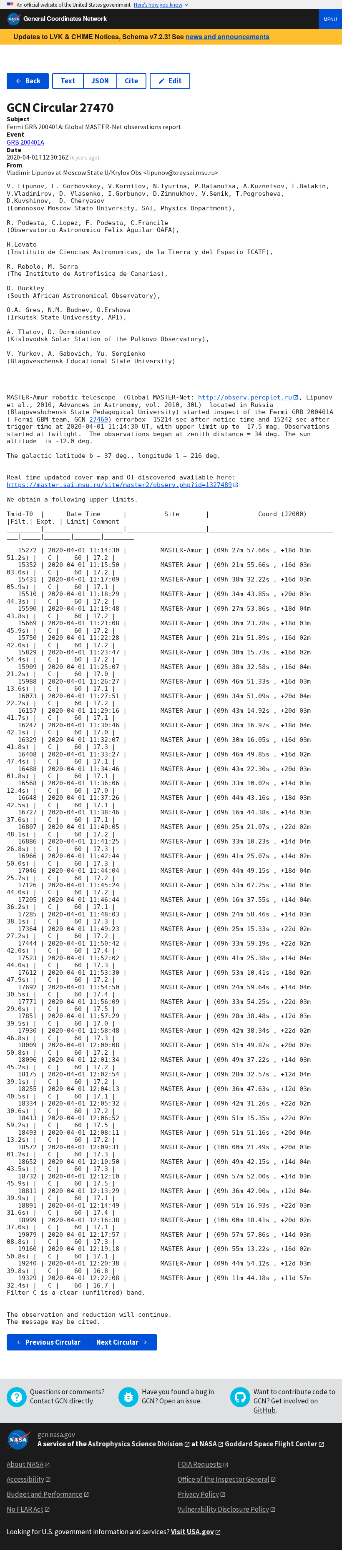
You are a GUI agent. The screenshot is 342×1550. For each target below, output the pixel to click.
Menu (330, 19)
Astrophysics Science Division (135, 1443)
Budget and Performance (45, 1494)
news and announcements (227, 36)
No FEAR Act (25, 1509)
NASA (208, 1443)
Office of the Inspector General (223, 1479)
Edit (175, 80)
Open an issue (180, 1400)
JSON (100, 80)
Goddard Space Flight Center (271, 1443)
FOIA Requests (200, 1464)
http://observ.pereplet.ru (245, 397)
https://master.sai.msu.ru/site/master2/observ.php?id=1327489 (119, 485)
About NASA (25, 1464)
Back (32, 80)
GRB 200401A (25, 142)
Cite (131, 80)
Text (67, 80)
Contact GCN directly (61, 1400)
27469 (98, 419)
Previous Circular (52, 1342)
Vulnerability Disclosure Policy (223, 1509)
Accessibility (25, 1479)
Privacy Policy (198, 1494)
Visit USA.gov (192, 1531)
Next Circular (117, 1342)
